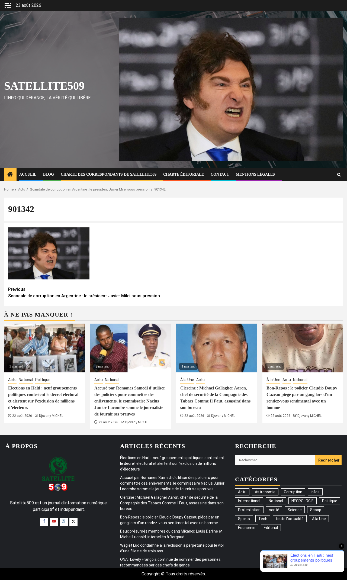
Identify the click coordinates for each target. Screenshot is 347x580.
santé (274, 510)
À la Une (187, 380)
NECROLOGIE (302, 501)
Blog (48, 174)
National (26, 380)
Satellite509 (44, 86)
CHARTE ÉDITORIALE (183, 174)
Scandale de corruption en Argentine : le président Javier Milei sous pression (84, 292)
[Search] (339, 174)
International (249, 501)
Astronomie (265, 492)
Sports (244, 519)
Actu (12, 380)
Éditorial (271, 528)
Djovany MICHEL (51, 416)
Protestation (249, 510)
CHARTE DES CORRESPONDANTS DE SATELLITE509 (108, 174)
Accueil (27, 174)
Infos (315, 492)
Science (295, 510)
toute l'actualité (290, 519)
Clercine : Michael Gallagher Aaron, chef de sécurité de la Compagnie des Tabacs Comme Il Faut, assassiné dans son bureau (172, 503)
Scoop (315, 510)
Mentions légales (255, 174)
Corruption (293, 492)
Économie (246, 528)
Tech (262, 519)
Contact (220, 174)
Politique (42, 380)
